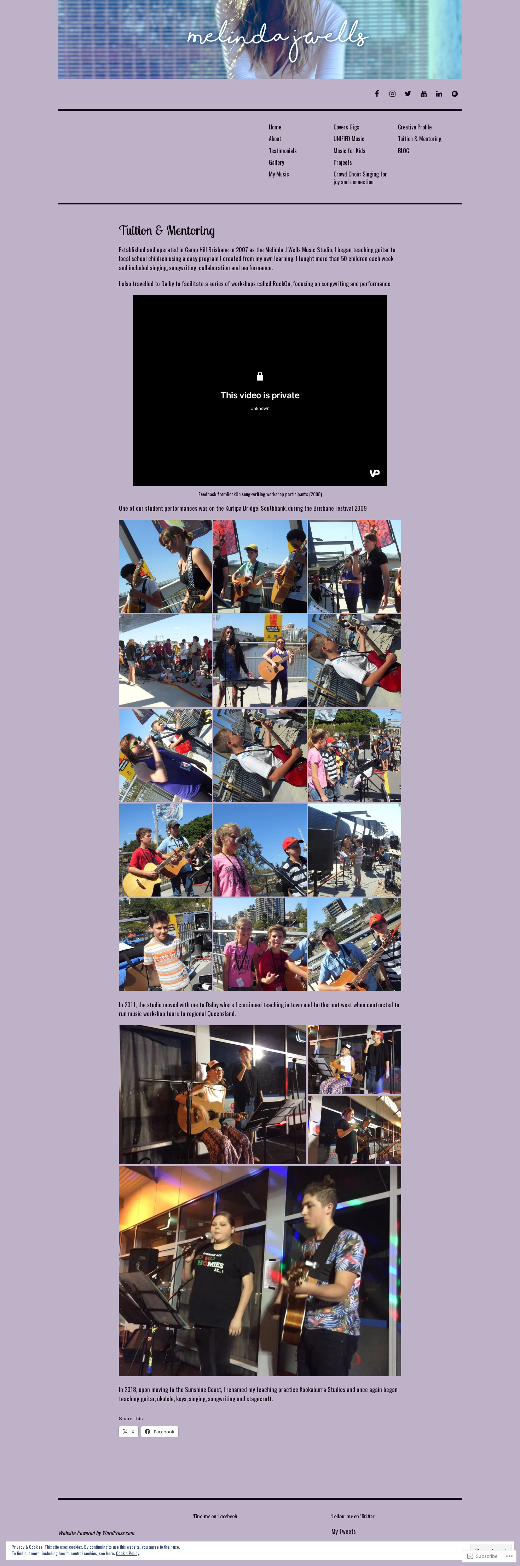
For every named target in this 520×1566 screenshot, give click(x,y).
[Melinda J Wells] (260, 39)
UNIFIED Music (349, 138)
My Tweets (343, 1531)
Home (275, 127)
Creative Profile (415, 127)
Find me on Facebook (215, 1516)
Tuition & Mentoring (419, 138)
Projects (343, 162)
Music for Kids (349, 150)
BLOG (403, 150)
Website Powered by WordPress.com (96, 1533)
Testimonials (283, 150)
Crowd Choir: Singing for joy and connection (360, 178)
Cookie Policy (127, 1553)
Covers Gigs (346, 127)
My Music (279, 174)
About (275, 138)
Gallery (276, 162)
